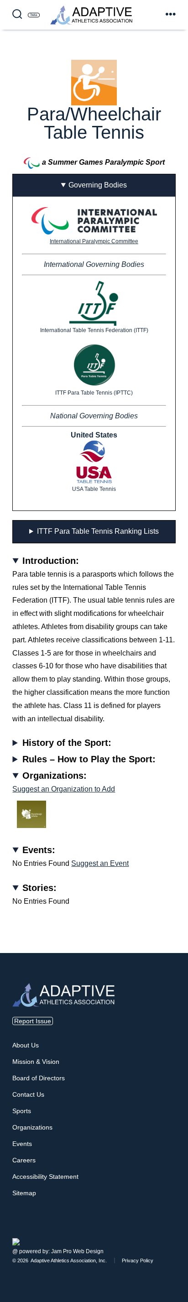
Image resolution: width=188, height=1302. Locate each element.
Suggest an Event (100, 863)
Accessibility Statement (45, 1176)
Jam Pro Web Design (77, 1251)
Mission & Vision (35, 1061)
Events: (38, 850)
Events (22, 1143)
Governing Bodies (97, 185)
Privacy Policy (137, 1260)
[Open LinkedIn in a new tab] (174, 1230)
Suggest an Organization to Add (63, 789)
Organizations (32, 1127)
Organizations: (54, 776)
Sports (21, 1111)
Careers (24, 1160)
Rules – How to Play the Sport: (89, 759)
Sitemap (24, 1193)
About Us (25, 1045)
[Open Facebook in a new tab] (163, 1230)
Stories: (39, 888)
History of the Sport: (66, 743)
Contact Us (28, 1094)
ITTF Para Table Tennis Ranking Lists (98, 531)
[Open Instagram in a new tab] (168, 1230)
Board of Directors (38, 1078)
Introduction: (50, 561)
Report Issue (32, 1021)
